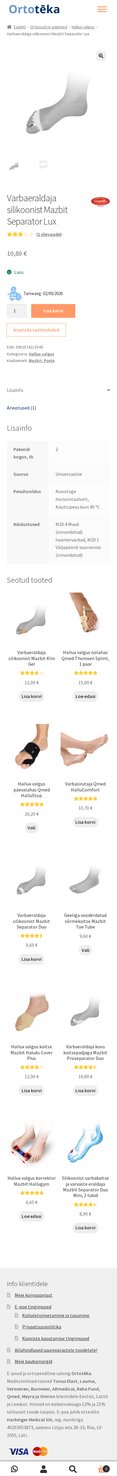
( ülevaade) (49, 234)
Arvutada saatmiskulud (36, 330)
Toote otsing (73, 1469)
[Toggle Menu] (102, 9)
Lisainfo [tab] (15, 390)
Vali (31, 828)
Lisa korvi (53, 311)
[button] (101, 56)
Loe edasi (85, 696)
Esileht (20, 27)
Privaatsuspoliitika (41, 1327)
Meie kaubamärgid (33, 1361)
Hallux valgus (83, 27)
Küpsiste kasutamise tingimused (55, 1338)
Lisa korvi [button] (32, 696)
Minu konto (44, 1469)
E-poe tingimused (33, 1307)
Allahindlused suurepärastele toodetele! (56, 1350)
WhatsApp (14, 1469)
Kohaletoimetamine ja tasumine (55, 1315)
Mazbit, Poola (42, 360)
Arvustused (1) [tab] (21, 408)
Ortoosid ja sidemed (48, 27)
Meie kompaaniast (33, 1295)
